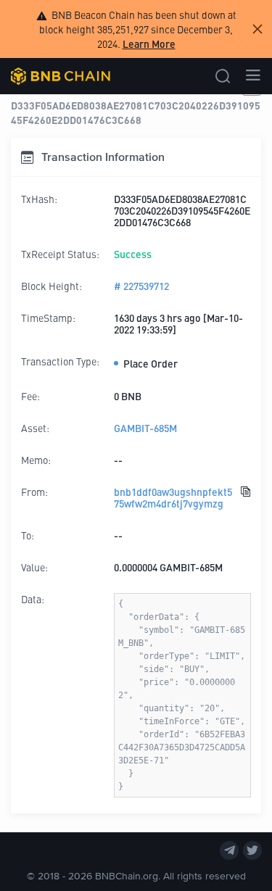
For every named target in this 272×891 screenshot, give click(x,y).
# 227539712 (141, 285)
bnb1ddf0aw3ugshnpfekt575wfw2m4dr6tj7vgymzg (173, 497)
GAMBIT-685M (145, 427)
